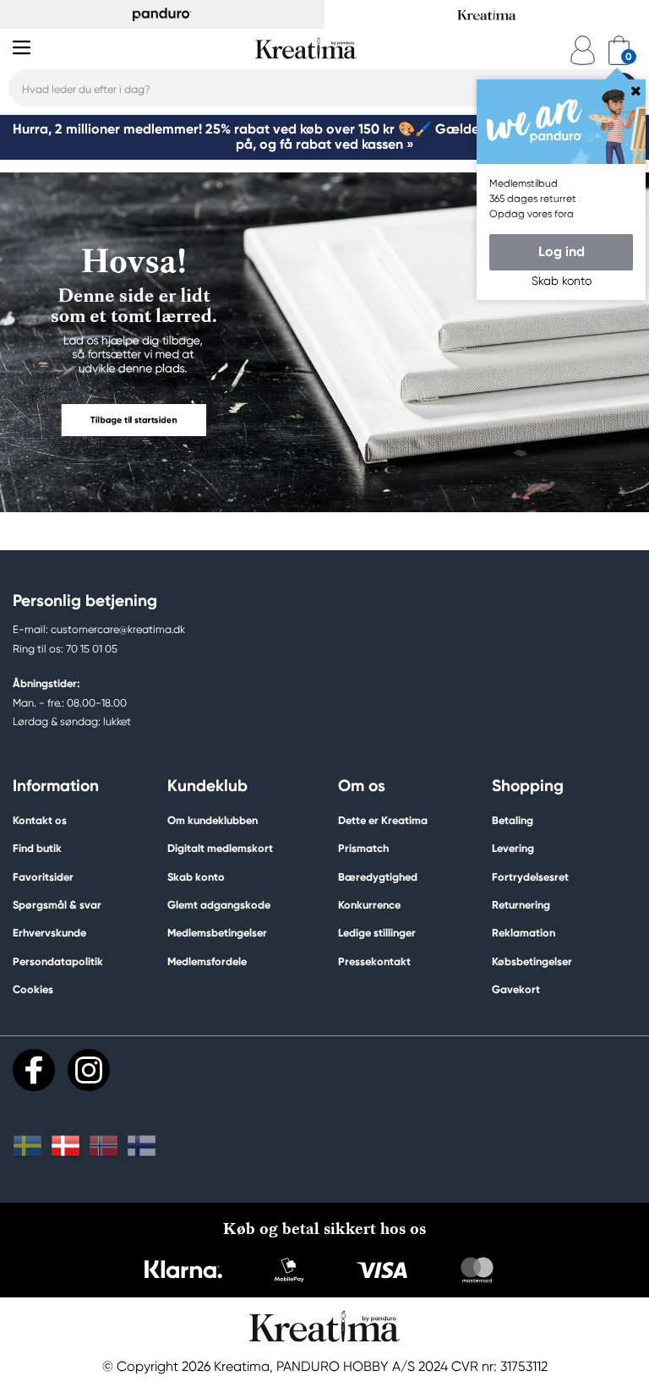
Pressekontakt (374, 961)
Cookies (33, 990)
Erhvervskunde (49, 932)
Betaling (512, 820)
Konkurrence (369, 904)
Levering (513, 848)
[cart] (619, 50)
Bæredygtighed (377, 877)
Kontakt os (40, 820)
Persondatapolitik (58, 961)
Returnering (521, 904)
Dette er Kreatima (383, 820)
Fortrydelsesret (530, 877)
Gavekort (516, 989)
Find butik (37, 848)
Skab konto (196, 877)
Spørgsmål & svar (57, 904)
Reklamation (523, 932)
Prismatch (363, 848)
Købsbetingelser (532, 961)
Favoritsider (43, 877)
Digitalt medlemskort (220, 848)
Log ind (561, 251)
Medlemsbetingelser (217, 932)
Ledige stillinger (377, 932)
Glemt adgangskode (218, 904)
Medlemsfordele (207, 961)
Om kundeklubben (212, 820)
